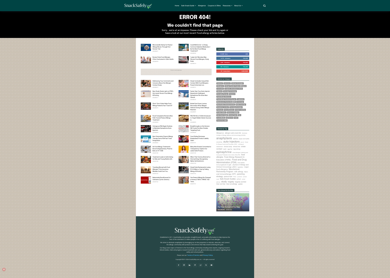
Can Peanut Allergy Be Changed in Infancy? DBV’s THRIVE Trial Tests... (200, 179)
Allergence (220, 86)
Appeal (244, 86)
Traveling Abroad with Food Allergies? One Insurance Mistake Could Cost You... (161, 169)
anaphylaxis (224, 138)
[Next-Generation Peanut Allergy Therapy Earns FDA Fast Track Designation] (146, 139)
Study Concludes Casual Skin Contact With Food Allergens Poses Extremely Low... (199, 83)
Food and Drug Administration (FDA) (231, 161)
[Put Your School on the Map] (232, 202)
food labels (241, 163)
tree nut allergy (231, 184)
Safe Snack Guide (222, 115)
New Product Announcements (225, 104)
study (224, 181)
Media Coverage (238, 102)
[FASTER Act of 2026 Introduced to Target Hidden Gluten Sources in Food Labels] (184, 118)
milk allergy (238, 171)
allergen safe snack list (233, 133)
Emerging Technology (230, 91)
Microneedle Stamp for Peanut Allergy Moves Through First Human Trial (162, 47)
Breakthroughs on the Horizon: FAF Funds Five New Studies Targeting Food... (200, 128)
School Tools (232, 115)
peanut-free (228, 176)
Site (239, 115)
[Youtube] (211, 265)
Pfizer (234, 176)
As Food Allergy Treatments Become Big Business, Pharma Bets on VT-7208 (162, 149)
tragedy (231, 181)
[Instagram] (184, 265)
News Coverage (240, 104)
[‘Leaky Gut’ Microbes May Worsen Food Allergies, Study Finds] (184, 59)
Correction (220, 89)
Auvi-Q (242, 142)
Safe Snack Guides (228, 178)
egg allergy (236, 149)
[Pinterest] (195, 265)
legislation (240, 167)
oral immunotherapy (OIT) (226, 174)
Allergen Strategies (237, 83)
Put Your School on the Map (229, 207)
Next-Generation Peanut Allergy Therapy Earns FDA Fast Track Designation (163, 138)
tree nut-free (220, 184)
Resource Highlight (233, 112)
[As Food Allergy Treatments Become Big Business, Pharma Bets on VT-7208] (146, 149)
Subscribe (245, 71)
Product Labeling (240, 110)
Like (246, 54)
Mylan (246, 172)
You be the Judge (222, 120)
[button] (264, 5)
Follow (245, 58)
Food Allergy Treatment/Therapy (226, 99)
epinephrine (224, 152)
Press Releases (229, 110)
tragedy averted (240, 182)
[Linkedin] (189, 265)
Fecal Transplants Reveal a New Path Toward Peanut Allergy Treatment (163, 118)
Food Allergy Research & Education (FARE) (230, 158)
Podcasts (220, 110)
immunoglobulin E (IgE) (223, 165)
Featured (232, 94)
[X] (206, 265)
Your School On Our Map (225, 190)
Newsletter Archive (222, 107)
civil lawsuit (241, 144)
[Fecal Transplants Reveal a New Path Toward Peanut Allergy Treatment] (146, 118)
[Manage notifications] (4, 269)
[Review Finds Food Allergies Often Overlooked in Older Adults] (146, 59)
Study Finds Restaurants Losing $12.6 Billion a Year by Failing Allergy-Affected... (200, 169)
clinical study (228, 146)
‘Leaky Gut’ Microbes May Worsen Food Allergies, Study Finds (199, 59)
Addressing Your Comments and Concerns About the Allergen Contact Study (163, 83)
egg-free (230, 149)
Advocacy (227, 83)
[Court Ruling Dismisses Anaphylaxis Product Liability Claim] (184, 139)
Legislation (240, 99)
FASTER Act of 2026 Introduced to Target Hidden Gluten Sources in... (200, 118)
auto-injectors (231, 141)
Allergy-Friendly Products (232, 86)
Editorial (219, 91)
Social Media (220, 118)
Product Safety (221, 112)
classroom (219, 146)
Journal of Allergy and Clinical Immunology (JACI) (232, 165)
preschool (239, 176)
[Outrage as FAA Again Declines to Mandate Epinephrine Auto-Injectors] (146, 128)
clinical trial (236, 146)
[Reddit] (200, 265)
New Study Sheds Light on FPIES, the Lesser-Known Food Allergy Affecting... (163, 93)
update (240, 184)
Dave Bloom (221, 209)
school (239, 179)
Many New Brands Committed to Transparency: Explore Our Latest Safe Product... (200, 149)
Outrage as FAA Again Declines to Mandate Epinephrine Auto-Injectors (162, 128)
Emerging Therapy (222, 94)
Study (236, 118)
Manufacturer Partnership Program (228, 170)
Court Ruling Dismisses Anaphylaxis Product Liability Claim (199, 138)
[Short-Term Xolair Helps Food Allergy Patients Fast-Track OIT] (146, 106)
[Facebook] (179, 265)
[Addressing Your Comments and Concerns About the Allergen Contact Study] (146, 83)
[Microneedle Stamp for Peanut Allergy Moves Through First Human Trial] (146, 47)
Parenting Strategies (236, 107)
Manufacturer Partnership (224, 102)
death (224, 149)
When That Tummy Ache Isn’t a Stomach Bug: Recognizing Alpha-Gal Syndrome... (200, 159)
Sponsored (229, 118)
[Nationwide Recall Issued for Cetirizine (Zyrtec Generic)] (146, 180)
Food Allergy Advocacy (224, 96)
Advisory (219, 83)
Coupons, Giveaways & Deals (233, 89)
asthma (235, 139)
